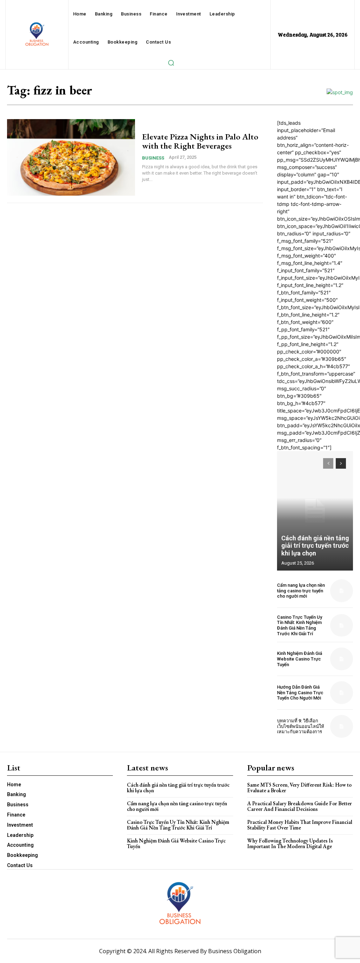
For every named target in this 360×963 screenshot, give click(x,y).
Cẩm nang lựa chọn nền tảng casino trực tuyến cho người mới (301, 591)
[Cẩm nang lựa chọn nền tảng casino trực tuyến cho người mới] (341, 590)
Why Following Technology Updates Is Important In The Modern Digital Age (290, 843)
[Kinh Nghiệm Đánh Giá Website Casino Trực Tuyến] (341, 659)
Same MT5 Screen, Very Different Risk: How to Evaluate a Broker (299, 787)
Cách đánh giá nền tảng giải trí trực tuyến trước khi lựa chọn (315, 545)
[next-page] (341, 463)
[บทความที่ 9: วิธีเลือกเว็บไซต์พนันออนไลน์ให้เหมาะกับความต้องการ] (341, 726)
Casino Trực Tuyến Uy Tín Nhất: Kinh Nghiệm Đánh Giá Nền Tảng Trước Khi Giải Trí (299, 625)
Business (153, 158)
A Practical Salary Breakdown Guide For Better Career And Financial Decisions (299, 806)
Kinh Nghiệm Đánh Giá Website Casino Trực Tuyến (299, 659)
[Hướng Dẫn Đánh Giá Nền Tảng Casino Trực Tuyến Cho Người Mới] (341, 692)
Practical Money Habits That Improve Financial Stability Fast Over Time (299, 825)
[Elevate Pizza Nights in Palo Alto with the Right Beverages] (71, 157)
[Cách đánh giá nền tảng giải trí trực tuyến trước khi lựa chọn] (315, 511)
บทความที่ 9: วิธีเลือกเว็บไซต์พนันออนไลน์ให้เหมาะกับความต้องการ (300, 726)
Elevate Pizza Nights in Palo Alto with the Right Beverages (200, 141)
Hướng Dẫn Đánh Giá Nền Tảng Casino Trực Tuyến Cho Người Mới (300, 692)
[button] (171, 62)
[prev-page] (328, 463)
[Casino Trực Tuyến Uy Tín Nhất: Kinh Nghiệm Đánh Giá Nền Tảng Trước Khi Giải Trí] (341, 625)
